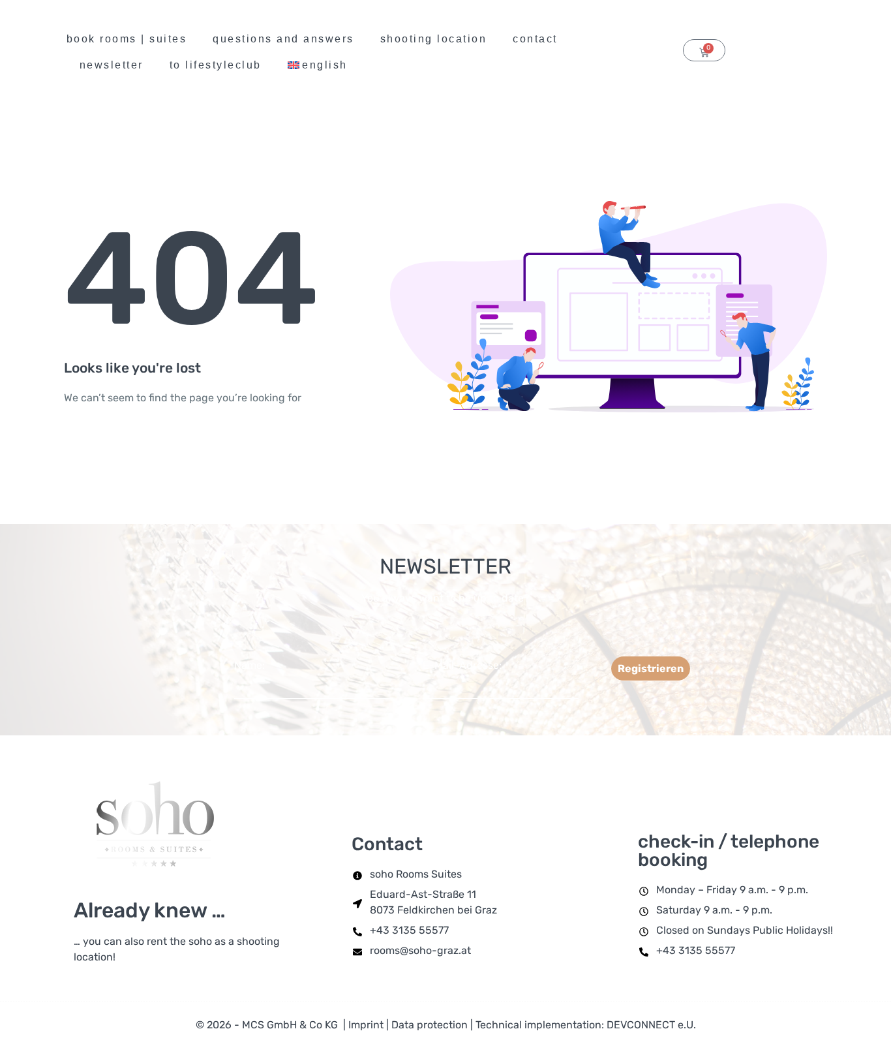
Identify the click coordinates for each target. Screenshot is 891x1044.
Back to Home (125, 449)
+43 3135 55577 (409, 930)
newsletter (111, 64)
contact (535, 38)
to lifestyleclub (216, 64)
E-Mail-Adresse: (462, 665)
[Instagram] (815, 51)
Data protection (429, 1025)
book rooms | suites (127, 38)
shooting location (433, 38)
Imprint (366, 1025)
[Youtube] (787, 51)
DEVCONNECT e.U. (651, 1025)
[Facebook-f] (843, 51)
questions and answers (283, 38)
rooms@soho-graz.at (420, 950)
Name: (249, 665)
